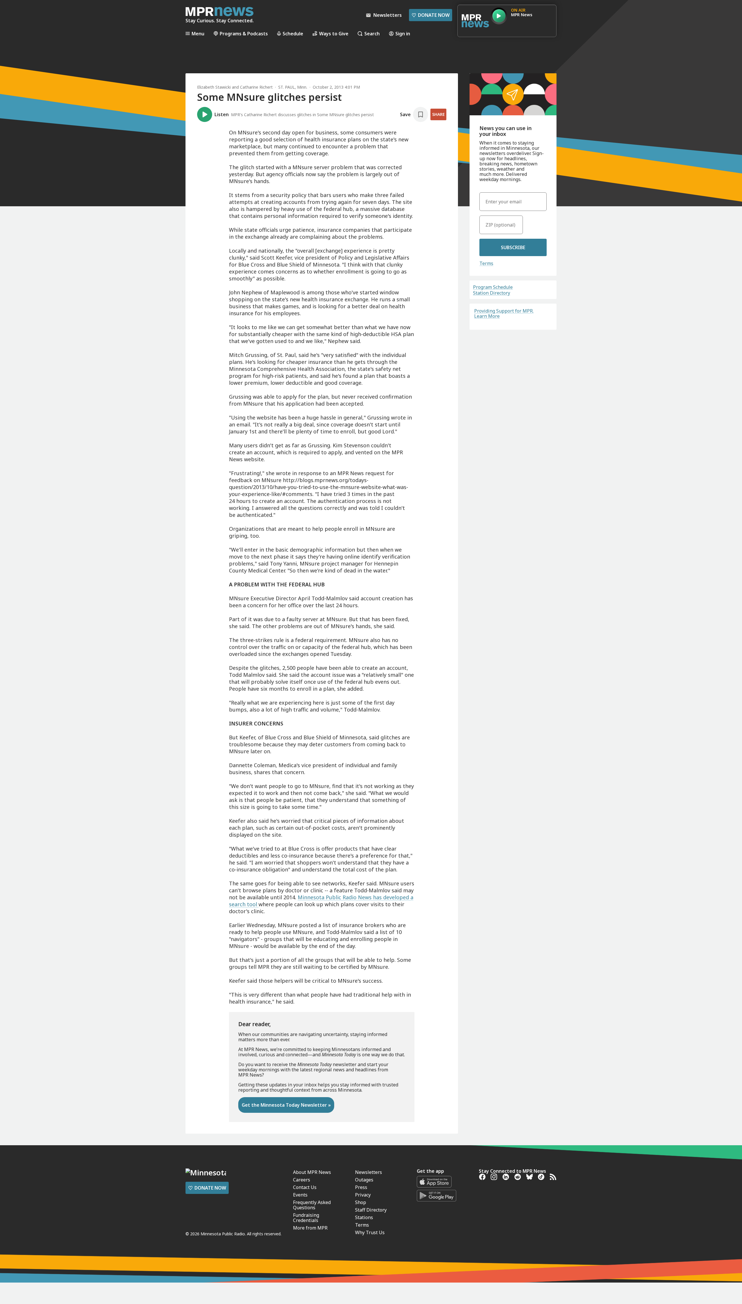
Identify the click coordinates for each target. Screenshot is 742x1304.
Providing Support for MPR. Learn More (504, 313)
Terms (486, 263)
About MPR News (312, 1172)
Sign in (402, 33)
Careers (301, 1180)
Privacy (363, 1195)
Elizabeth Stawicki (214, 87)
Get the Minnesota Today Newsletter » (286, 1105)
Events (300, 1195)
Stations (364, 1217)
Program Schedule (493, 287)
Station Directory (491, 293)
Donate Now (431, 15)
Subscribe (513, 247)
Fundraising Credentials (306, 1217)
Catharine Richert (256, 87)
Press (361, 1187)
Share (438, 114)
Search (372, 33)
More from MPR (310, 1228)
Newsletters (368, 1172)
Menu (198, 33)
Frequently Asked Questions (312, 1205)
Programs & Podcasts (244, 33)
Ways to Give (333, 33)
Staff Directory (371, 1210)
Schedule (293, 33)
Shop (360, 1202)
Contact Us (305, 1187)
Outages (364, 1180)
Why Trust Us (370, 1232)
